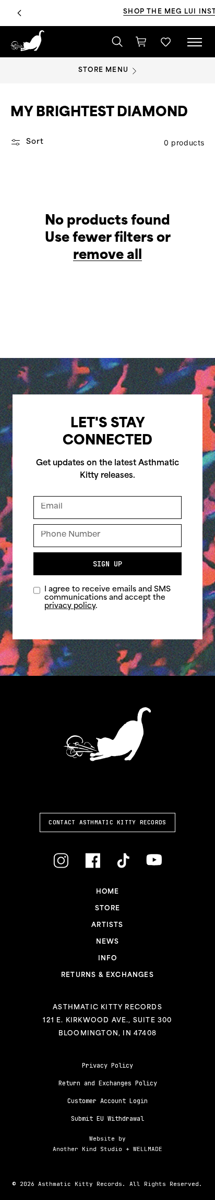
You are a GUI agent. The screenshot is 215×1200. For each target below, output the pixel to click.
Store (107, 909)
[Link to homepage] (27, 40)
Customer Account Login (107, 1101)
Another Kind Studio (87, 1149)
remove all (107, 255)
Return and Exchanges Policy (107, 1083)
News (108, 942)
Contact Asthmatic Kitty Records (107, 822)
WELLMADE (147, 1149)
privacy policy (69, 606)
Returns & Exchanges (107, 975)
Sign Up (107, 563)
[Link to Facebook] (92, 860)
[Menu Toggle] (194, 41)
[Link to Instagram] (60, 860)
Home (108, 892)
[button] (165, 41)
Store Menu (103, 70)
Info (107, 959)
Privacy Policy (107, 1065)
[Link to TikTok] (123, 860)
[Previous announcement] (19, 13)
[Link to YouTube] (154, 860)
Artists (107, 925)
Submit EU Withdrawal (107, 1119)
